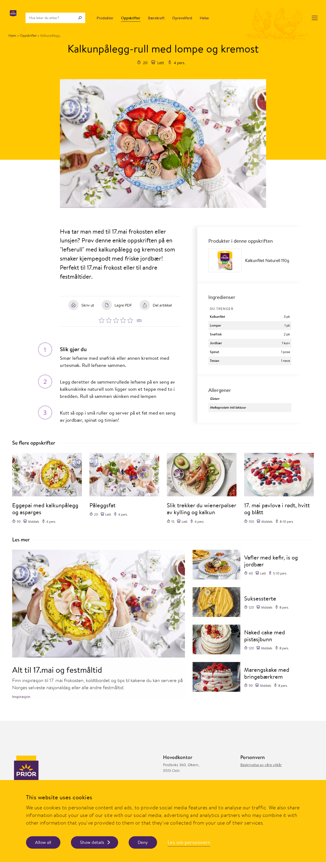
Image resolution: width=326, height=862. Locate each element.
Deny (143, 842)
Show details (92, 842)
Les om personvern (189, 842)
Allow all (43, 842)
